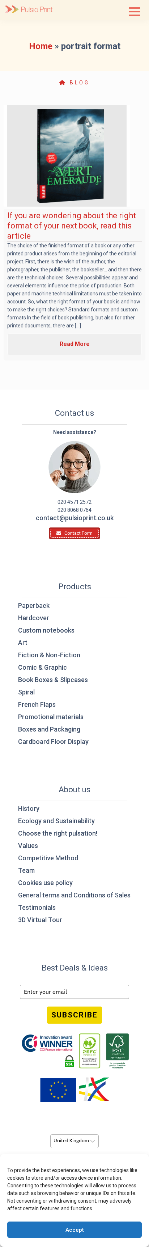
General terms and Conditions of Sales (74, 895)
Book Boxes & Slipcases (53, 680)
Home (40, 46)
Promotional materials (51, 717)
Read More (75, 343)
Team (26, 870)
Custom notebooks (46, 630)
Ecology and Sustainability (56, 821)
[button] (134, 11)
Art (22, 642)
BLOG (78, 82)
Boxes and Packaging (49, 729)
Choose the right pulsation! (57, 833)
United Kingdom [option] (71, 1141)
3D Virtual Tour (40, 920)
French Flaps (37, 704)
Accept (74, 1230)
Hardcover (33, 618)
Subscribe (74, 1015)
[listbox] (74, 1141)
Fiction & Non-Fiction (49, 655)
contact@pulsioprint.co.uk (75, 518)
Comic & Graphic (42, 667)
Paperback (34, 605)
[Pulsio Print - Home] (29, 10)
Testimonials (37, 907)
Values (28, 845)
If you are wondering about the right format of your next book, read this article (71, 225)
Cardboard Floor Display (53, 741)
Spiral (26, 692)
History (28, 808)
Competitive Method (48, 858)
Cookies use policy (45, 883)
